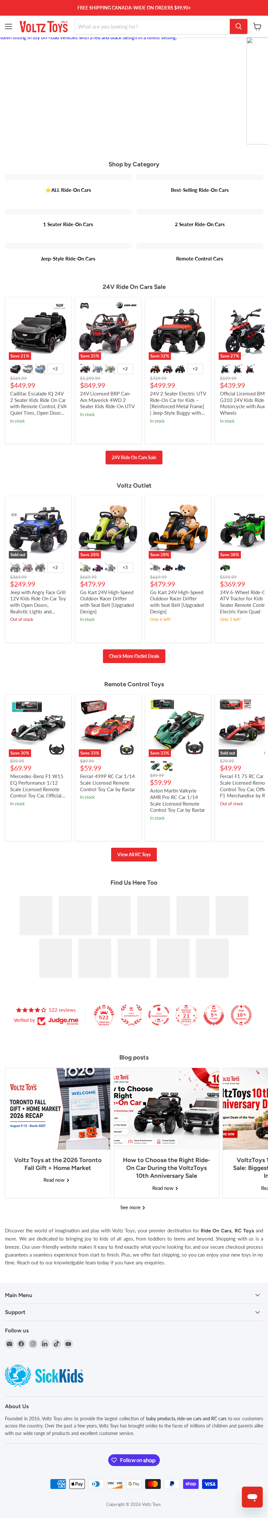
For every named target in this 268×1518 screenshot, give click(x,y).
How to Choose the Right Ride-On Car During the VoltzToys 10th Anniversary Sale (166, 1168)
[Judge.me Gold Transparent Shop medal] (158, 1015)
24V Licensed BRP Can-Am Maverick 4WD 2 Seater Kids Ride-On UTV (107, 400)
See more (131, 1207)
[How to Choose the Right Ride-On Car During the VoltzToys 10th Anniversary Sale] (166, 1109)
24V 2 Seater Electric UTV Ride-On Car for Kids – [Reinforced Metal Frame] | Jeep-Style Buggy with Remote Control (178, 406)
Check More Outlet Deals (134, 656)
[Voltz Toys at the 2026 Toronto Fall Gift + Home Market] (57, 1109)
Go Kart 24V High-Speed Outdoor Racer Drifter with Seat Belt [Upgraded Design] (107, 601)
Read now (54, 1180)
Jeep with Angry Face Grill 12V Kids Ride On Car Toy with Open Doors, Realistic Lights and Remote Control (38, 605)
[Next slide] (250, 90)
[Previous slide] (18, 90)
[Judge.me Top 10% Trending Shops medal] (241, 1015)
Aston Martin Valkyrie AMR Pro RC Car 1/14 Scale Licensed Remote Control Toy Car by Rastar (177, 800)
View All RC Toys (134, 854)
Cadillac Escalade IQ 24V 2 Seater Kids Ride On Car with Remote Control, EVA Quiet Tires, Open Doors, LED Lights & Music (38, 406)
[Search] (238, 26)
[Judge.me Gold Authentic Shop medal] (131, 1015)
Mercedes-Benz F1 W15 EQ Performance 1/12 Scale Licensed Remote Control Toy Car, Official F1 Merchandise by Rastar (37, 789)
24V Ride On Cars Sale (134, 457)
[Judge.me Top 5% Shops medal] (213, 1015)
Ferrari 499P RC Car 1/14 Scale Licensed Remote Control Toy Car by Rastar (107, 782)
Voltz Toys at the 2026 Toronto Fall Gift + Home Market (58, 1164)
